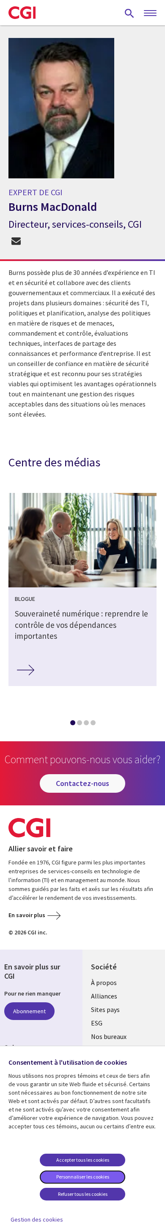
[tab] (72, 724)
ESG (96, 1023)
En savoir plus (26, 915)
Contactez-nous (82, 783)
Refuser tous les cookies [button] (82, 1194)
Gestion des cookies (37, 1219)
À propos (104, 982)
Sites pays (105, 1009)
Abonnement (29, 1011)
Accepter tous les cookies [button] (82, 1160)
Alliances (104, 996)
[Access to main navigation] (150, 13)
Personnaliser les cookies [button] (82, 1176)
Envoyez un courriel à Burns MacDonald (15, 241)
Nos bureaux (108, 1036)
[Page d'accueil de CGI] (22, 12)
